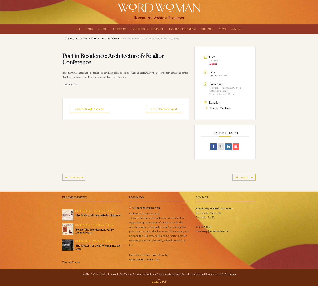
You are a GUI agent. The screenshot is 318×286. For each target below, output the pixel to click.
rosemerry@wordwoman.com (212, 231)
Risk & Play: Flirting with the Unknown (98, 215)
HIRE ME (206, 28)
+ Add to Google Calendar (89, 109)
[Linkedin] (228, 146)
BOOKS (89, 28)
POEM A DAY (120, 28)
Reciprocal (135, 213)
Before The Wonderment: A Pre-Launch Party (95, 231)
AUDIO (102, 28)
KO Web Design (228, 274)
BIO (78, 28)
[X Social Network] (221, 146)
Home (69, 38)
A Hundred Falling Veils (146, 208)
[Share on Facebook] (213, 146)
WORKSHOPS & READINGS (148, 28)
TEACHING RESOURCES (182, 28)
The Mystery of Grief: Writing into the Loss (98, 247)
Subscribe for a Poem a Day (144, 259)
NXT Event (241, 177)
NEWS (222, 28)
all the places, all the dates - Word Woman (97, 38)
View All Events (71, 262)
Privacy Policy (174, 274)
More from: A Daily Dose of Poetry (148, 255)
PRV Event (77, 177)
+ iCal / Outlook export (164, 109)
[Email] (236, 146)
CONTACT (236, 28)
